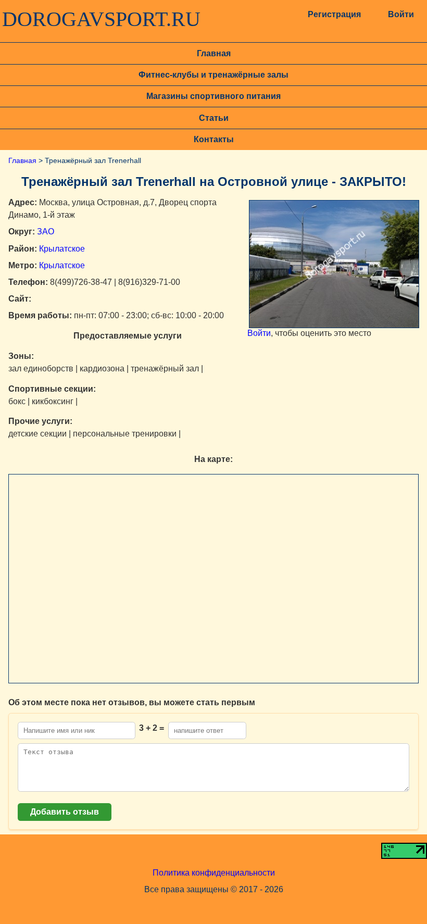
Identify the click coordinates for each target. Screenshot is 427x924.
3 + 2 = (151, 727)
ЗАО (45, 231)
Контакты (214, 139)
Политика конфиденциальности (214, 872)
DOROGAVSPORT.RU (101, 19)
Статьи (214, 118)
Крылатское (62, 248)
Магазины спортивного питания (213, 96)
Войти (401, 14)
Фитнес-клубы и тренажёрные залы (213, 74)
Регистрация (334, 14)
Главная (214, 53)
